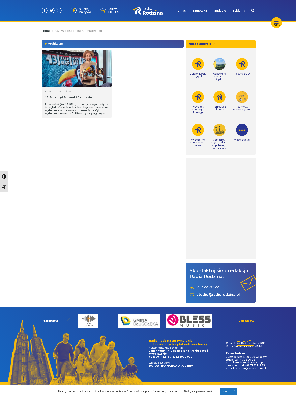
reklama (239, 10)
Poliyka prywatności (199, 391)
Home (46, 31)
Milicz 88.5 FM (114, 10)
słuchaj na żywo (85, 10)
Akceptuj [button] (229, 391)
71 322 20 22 (208, 287)
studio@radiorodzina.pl (218, 295)
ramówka (200, 10)
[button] (68, 320)
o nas (182, 10)
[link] (198, 68)
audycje (220, 10)
